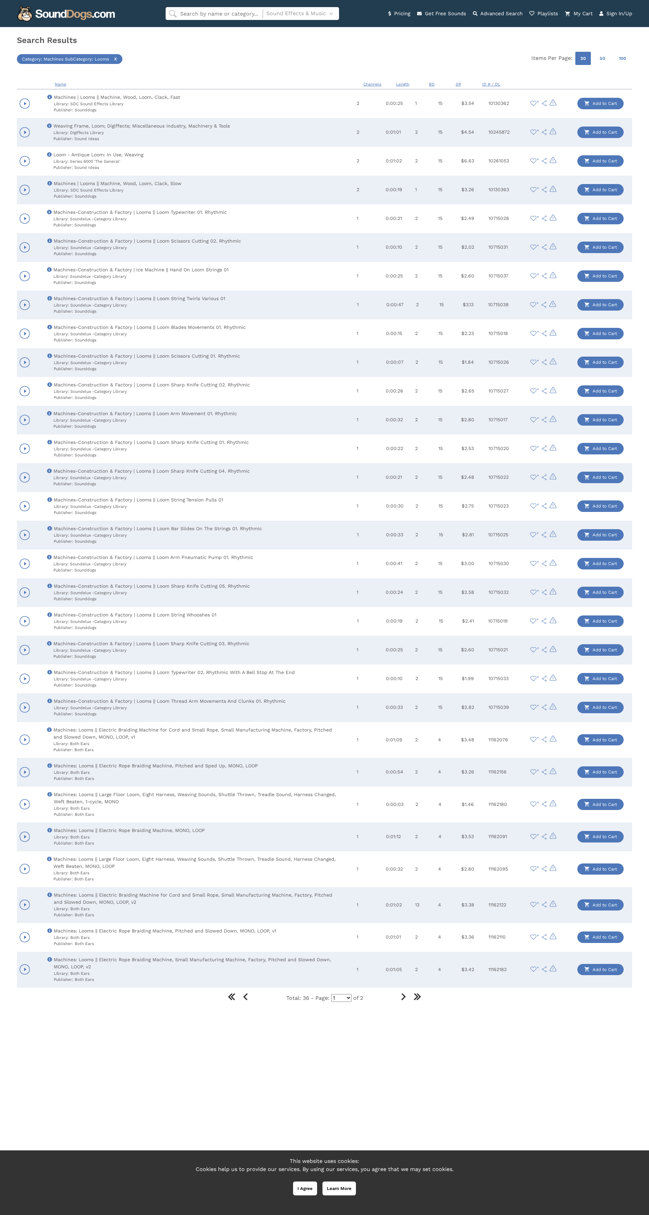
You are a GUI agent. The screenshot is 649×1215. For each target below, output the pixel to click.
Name (60, 84)
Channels (372, 84)
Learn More (339, 1188)
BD (432, 84)
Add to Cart (604, 103)
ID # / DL (491, 84)
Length (402, 84)
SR (458, 84)
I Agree (305, 1188)
